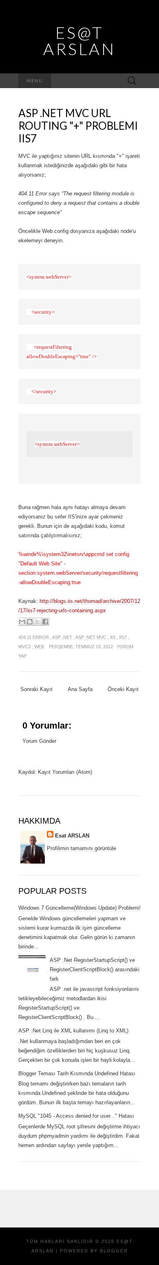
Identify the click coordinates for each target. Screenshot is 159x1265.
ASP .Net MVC (90, 637)
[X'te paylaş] (37, 622)
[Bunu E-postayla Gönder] (22, 622)
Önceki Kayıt (123, 689)
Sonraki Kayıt (36, 689)
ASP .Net (62, 637)
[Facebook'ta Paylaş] (45, 622)
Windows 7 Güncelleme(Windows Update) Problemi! (79, 908)
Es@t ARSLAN (79, 41)
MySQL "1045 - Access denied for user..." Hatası (76, 1116)
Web (39, 646)
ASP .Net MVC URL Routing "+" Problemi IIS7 (78, 125)
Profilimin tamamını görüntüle (81, 848)
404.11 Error (33, 637)
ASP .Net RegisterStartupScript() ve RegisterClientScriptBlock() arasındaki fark (94, 969)
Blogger (114, 1250)
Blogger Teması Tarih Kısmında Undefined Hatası (76, 1073)
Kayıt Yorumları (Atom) (65, 772)
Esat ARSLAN (72, 836)
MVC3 (24, 646)
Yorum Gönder (39, 741)
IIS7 (123, 637)
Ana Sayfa (80, 689)
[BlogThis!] (30, 622)
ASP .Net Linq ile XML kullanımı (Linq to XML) (73, 1031)
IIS (112, 637)
